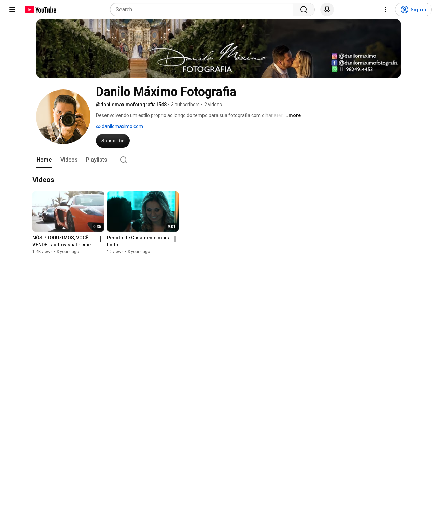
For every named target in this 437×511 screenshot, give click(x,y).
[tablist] (218, 160)
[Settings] (385, 9)
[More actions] (101, 239)
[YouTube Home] (40, 9)
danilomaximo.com (122, 126)
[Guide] (12, 9)
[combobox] (204, 9)
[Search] (304, 9)
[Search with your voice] (327, 9)
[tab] (44, 160)
